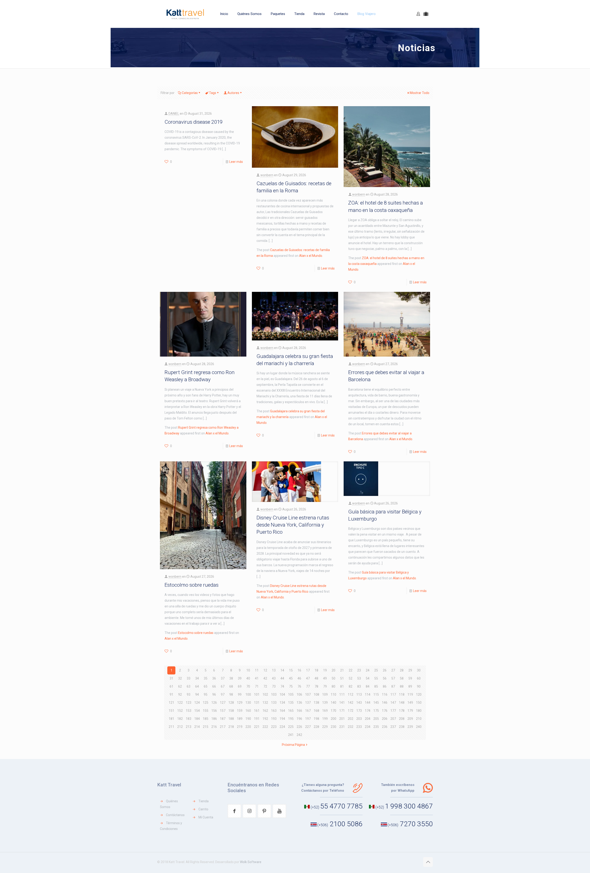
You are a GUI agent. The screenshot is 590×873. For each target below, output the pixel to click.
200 (333, 719)
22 (350, 670)
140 (333, 702)
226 (299, 727)
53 (359, 678)
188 (231, 719)
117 (393, 694)
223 (274, 727)
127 (222, 702)
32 (180, 678)
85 (376, 686)
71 (257, 686)
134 (282, 702)
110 (333, 694)
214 (197, 727)
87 (393, 686)
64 (197, 686)
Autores (233, 93)
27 (393, 670)
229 (325, 727)
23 (359, 670)
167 (308, 710)
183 (188, 719)
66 (214, 686)
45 (291, 678)
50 (333, 678)
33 (188, 678)
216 (214, 727)
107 (308, 694)
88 (402, 686)
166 (299, 710)
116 (384, 694)
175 (376, 710)
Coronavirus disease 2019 (193, 122)
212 (180, 727)
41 (257, 678)
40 (248, 678)
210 (419, 719)
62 (180, 686)
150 (419, 702)
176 (384, 710)
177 (393, 710)
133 (274, 702)
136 (299, 702)
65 (205, 686)
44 (282, 678)
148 (401, 702)
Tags (212, 93)
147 (393, 702)
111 (342, 694)
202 (350, 719)
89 (410, 686)
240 (419, 727)
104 (282, 694)
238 (401, 727)
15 (291, 670)
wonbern (266, 175)
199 (325, 719)
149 (410, 702)
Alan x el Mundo (310, 256)
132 (265, 702)
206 (384, 719)
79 (325, 686)
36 (214, 678)
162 (265, 710)
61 (171, 686)
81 (342, 686)
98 (231, 694)
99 (240, 694)
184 (197, 719)
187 (222, 719)
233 (359, 727)
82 (350, 686)
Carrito (203, 809)
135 (291, 702)
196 (299, 719)
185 (205, 719)
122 (180, 702)
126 (214, 702)
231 (342, 727)
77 (308, 686)
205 (376, 719)
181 (171, 719)
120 (419, 694)
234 (367, 727)
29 (410, 670)
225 (291, 727)
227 (308, 727)
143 (359, 702)
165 (291, 710)
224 (282, 727)
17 (308, 670)
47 (308, 678)
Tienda (203, 801)
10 (248, 670)
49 (325, 678)
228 (316, 727)
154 (197, 710)
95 (205, 694)
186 (214, 719)
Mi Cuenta (205, 817)
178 (401, 710)
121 (171, 702)
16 (299, 670)
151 (171, 710)
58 (402, 678)
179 (410, 710)
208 (401, 719)
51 (342, 678)
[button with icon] (234, 811)
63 (188, 686)
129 (239, 702)
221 (257, 727)
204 (367, 719)
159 (239, 710)
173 (359, 710)
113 (359, 694)
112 (350, 694)
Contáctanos (175, 815)
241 (291, 735)
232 (350, 727)
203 (359, 719)
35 (205, 678)
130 (248, 702)
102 (265, 694)
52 (350, 678)
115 (376, 694)
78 (316, 686)
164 (282, 710)
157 (222, 710)
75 (291, 686)
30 (419, 670)
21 (342, 670)
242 (299, 735)
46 (299, 678)
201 (342, 719)
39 (240, 678)
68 (231, 686)
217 (222, 727)
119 (410, 694)
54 (367, 678)
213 (188, 727)
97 (222, 694)
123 (188, 702)
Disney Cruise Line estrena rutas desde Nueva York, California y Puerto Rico (293, 525)
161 (257, 710)
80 (333, 686)
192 (265, 719)
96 (214, 694)
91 (171, 694)
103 (274, 694)
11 (257, 670)
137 (308, 702)
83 (359, 686)
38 (231, 678)
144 (367, 702)
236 (384, 727)
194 (282, 719)
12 (265, 670)
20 (333, 670)
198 (316, 719)
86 (384, 686)
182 (180, 719)
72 (265, 686)
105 (291, 694)
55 (376, 678)
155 (205, 710)
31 (171, 678)
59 (410, 678)
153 (188, 710)
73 (274, 686)
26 (384, 670)
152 (180, 710)
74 (282, 686)
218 (231, 727)
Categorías (190, 93)
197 (308, 719)
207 (393, 719)
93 (188, 694)
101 (257, 694)
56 (384, 678)
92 (180, 694)
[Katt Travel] (185, 14)
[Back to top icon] (428, 862)
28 (402, 670)
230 (333, 727)
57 (393, 678)
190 (248, 719)
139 (325, 702)
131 (257, 702)
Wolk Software (250, 862)
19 (325, 670)
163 (274, 710)
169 (325, 710)
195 (291, 719)
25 (376, 670)
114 (367, 694)
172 (350, 710)
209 (410, 719)
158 (231, 710)
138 (316, 702)
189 (239, 719)
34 (197, 678)
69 (240, 686)
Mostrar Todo (419, 93)
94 (197, 694)
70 (248, 686)
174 (367, 710)
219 (239, 727)
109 (325, 694)
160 (248, 710)
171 (342, 710)
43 (274, 678)
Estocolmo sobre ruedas (191, 585)
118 (401, 694)
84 (367, 686)
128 (231, 702)
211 (171, 727)
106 (299, 694)
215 (205, 727)
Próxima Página (293, 745)
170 (333, 710)
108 (316, 694)
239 (410, 727)
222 (265, 727)
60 (419, 678)
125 (205, 702)
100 (248, 694)
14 (282, 670)
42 (265, 678)
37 (222, 678)
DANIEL (173, 113)
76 (299, 686)
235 (376, 727)
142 (350, 702)
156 (214, 710)
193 (274, 719)
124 (197, 702)
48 (316, 678)
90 (419, 686)
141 (342, 702)
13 (274, 670)
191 (257, 719)
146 (384, 702)
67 (222, 686)
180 (419, 710)
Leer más (236, 162)
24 (367, 670)
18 (316, 670)
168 (316, 710)
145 (376, 702)
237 (393, 727)
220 (248, 727)
